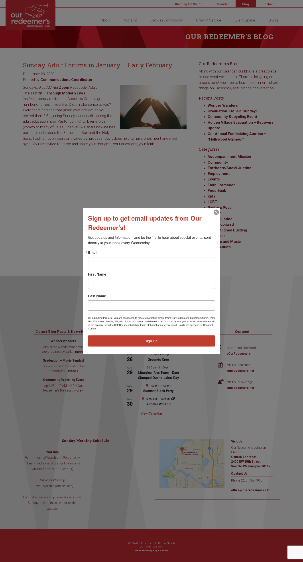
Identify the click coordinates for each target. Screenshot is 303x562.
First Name (97, 274)
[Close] (216, 212)
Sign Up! (151, 340)
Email (92, 252)
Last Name (97, 296)
